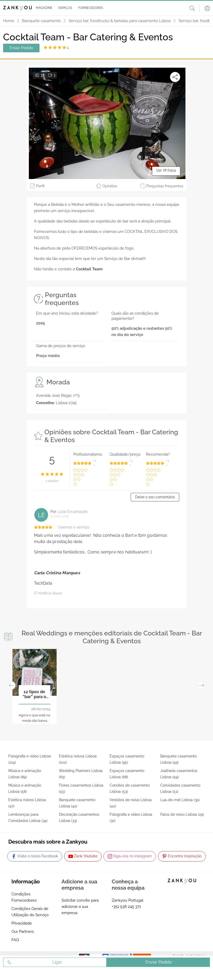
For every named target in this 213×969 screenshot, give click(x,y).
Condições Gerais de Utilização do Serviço (30, 911)
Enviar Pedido (21, 48)
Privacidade (21, 923)
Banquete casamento (41, 20)
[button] (43, 8)
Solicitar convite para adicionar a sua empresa (80, 906)
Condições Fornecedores (24, 897)
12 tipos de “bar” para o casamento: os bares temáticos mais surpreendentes (34, 694)
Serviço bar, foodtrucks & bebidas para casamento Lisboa (120, 20)
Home (8, 20)
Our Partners (22, 931)
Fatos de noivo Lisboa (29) (182, 814)
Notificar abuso (50, 593)
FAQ (15, 940)
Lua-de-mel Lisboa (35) (180, 800)
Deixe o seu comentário (155, 497)
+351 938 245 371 (126, 906)
